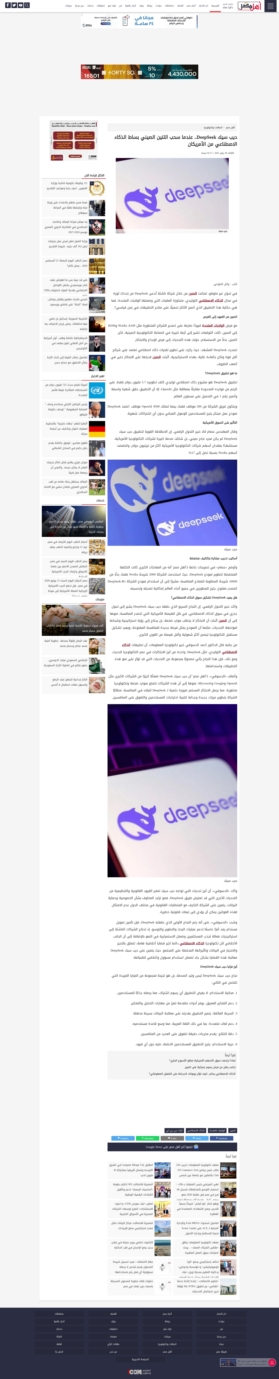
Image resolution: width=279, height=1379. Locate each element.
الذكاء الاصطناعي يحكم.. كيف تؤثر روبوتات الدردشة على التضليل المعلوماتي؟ (192, 1073)
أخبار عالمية (130, 6)
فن (120, 6)
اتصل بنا (59, 1352)
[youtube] (20, 5)
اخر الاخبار (203, 6)
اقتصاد (180, 6)
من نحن (113, 1352)
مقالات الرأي (113, 1344)
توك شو (112, 6)
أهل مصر (167, 1352)
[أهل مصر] (249, 6)
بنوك (141, 6)
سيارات (68, 6)
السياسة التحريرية (140, 1359)
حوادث (158, 6)
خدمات (90, 6)
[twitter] (14, 5)
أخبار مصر (191, 6)
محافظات (169, 6)
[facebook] (8, 5)
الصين (193, 293)
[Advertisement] (172, 257)
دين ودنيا (79, 6)
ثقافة (59, 1344)
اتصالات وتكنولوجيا (167, 1344)
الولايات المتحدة (213, 326)
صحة (221, 1344)
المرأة (59, 1336)
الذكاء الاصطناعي (211, 301)
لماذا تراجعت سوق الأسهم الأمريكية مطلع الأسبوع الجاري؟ (202, 1060)
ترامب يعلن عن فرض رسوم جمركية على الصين (210, 1067)
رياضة (149, 6)
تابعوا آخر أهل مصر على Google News (170, 1147)
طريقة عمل (221, 1352)
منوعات (113, 1336)
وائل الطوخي (221, 284)
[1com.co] (139, 1372)
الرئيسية (215, 6)
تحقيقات (101, 6)
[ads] (139, 21)
